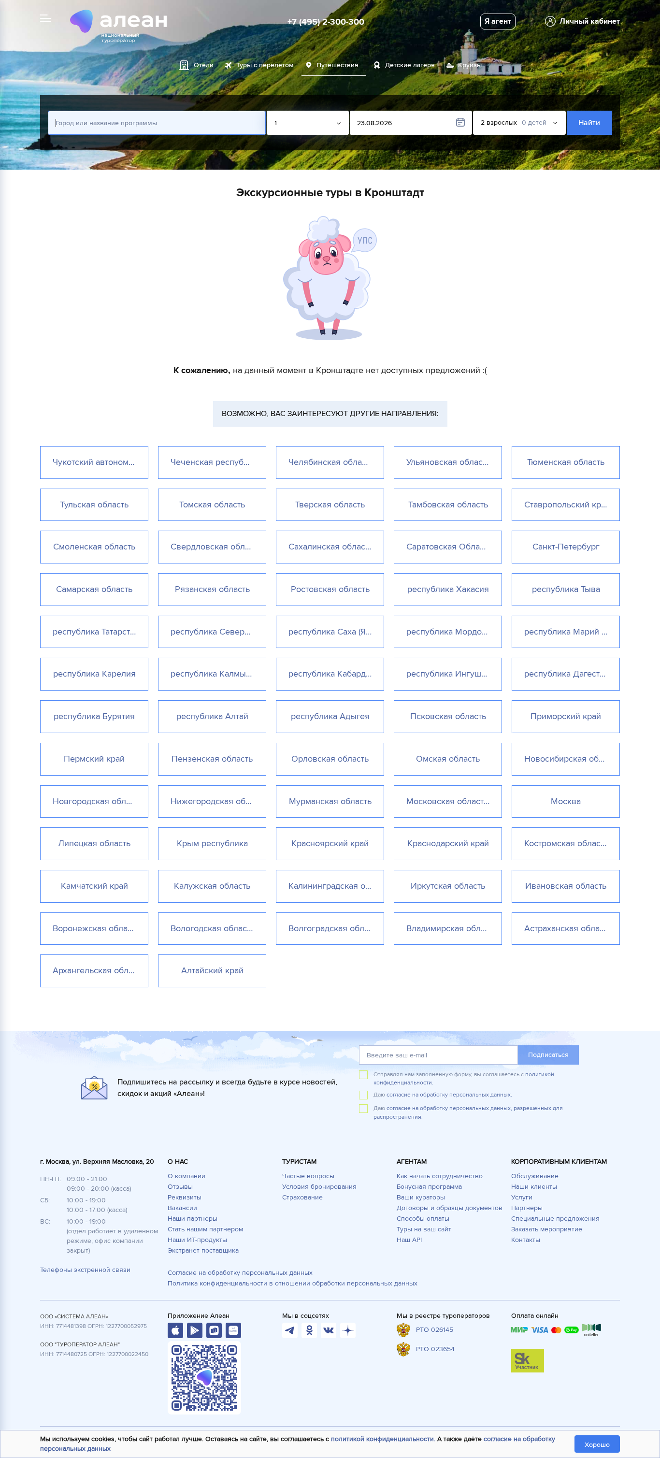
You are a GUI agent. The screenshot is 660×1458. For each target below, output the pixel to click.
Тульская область (94, 504)
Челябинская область (331, 462)
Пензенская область (212, 758)
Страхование (302, 1197)
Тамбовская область (448, 504)
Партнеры (527, 1208)
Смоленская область (94, 546)
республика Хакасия (448, 589)
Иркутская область (448, 886)
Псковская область (448, 716)
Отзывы (180, 1187)
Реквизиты (184, 1197)
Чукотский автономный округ (100, 462)
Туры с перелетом (265, 65)
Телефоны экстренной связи (85, 1270)
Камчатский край (94, 886)
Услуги (521, 1197)
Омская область (448, 758)
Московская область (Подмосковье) (454, 801)
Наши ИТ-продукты (197, 1240)
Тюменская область (565, 462)
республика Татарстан (96, 631)
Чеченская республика (216, 462)
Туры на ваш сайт (424, 1229)
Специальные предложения (555, 1218)
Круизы (470, 65)
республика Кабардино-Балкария (336, 673)
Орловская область (330, 758)
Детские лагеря (410, 65)
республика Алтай (212, 716)
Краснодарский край (448, 843)
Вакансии (182, 1208)
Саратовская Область (449, 546)
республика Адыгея (330, 716)
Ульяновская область (448, 462)
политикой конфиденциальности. (383, 1439)
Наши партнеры (192, 1218)
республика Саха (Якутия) (336, 631)
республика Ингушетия (452, 673)
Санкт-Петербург (566, 546)
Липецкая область (94, 843)
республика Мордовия (451, 631)
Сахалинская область (330, 546)
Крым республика (212, 843)
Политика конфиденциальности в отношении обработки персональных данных (292, 1283)
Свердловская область (216, 546)
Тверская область (330, 504)
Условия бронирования (319, 1187)
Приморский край (566, 716)
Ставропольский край (567, 504)
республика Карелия (94, 673)
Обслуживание (535, 1176)
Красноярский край (330, 843)
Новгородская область (98, 801)
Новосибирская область (571, 758)
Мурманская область (330, 801)
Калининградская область (336, 886)
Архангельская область (99, 970)
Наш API (409, 1240)
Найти (590, 123)
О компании (186, 1176)
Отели (204, 65)
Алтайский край (212, 970)
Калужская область (212, 886)
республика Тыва (566, 589)
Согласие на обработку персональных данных (240, 1273)
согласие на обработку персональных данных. (449, 1094)
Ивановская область (565, 886)
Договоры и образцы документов (449, 1208)
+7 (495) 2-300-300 (325, 21)
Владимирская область (451, 928)
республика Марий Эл (568, 631)
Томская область (212, 504)
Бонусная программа (429, 1187)
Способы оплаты (423, 1218)
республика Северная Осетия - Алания (218, 631)
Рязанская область (212, 589)
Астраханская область (568, 928)
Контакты (525, 1240)
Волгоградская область (334, 928)
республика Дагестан (566, 673)
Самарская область (94, 589)
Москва (566, 801)
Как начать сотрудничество (440, 1176)
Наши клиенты (534, 1187)
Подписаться (548, 1055)
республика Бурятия (94, 716)
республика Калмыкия (215, 673)
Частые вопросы (308, 1176)
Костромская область (566, 843)
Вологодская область (213, 928)
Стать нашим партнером (205, 1229)
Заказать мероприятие (546, 1229)
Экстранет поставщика (203, 1250)
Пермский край (94, 758)
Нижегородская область (218, 801)
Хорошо (597, 1445)
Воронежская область (96, 928)
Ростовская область (330, 589)
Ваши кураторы (421, 1197)
